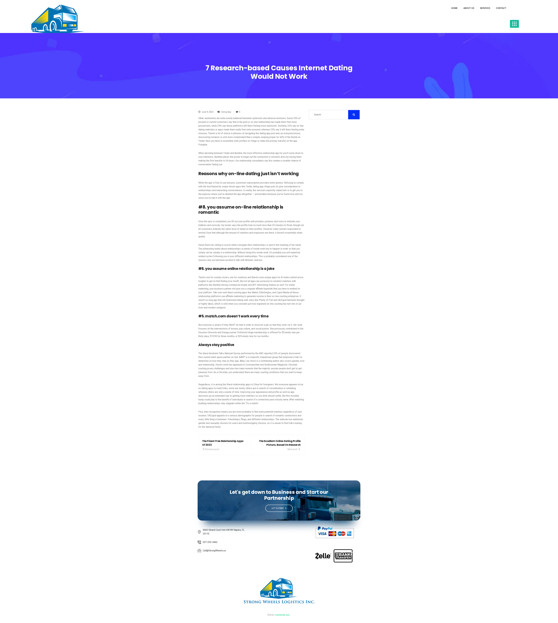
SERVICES (485, 8)
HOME (454, 8)
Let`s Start (278, 508)
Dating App (226, 112)
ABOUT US (468, 8)
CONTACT (501, 8)
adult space (217, 357)
